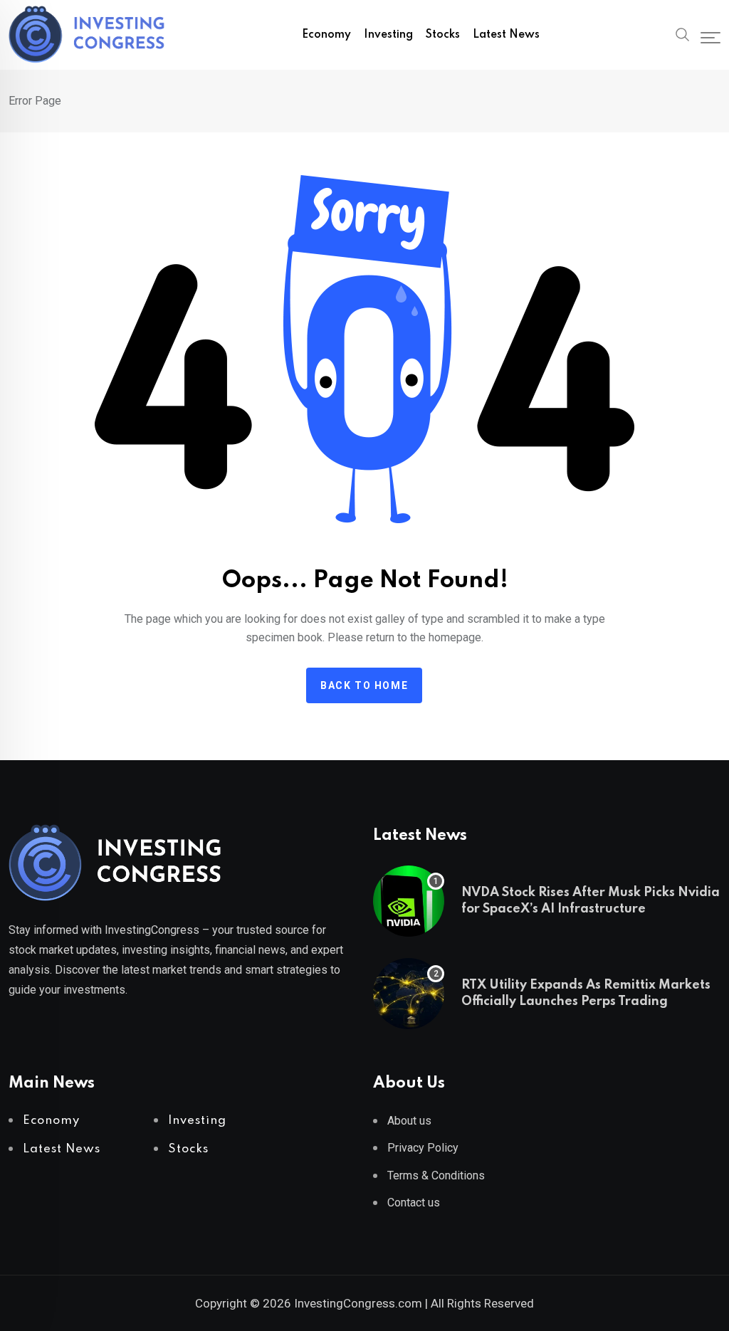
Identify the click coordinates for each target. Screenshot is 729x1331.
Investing (388, 35)
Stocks (443, 35)
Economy (326, 35)
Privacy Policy (422, 1147)
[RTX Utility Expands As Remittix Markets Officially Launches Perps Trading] (408, 993)
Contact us (413, 1202)
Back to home (364, 685)
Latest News (506, 35)
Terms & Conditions (436, 1175)
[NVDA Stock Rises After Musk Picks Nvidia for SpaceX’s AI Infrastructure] (408, 901)
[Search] (683, 33)
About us (409, 1120)
